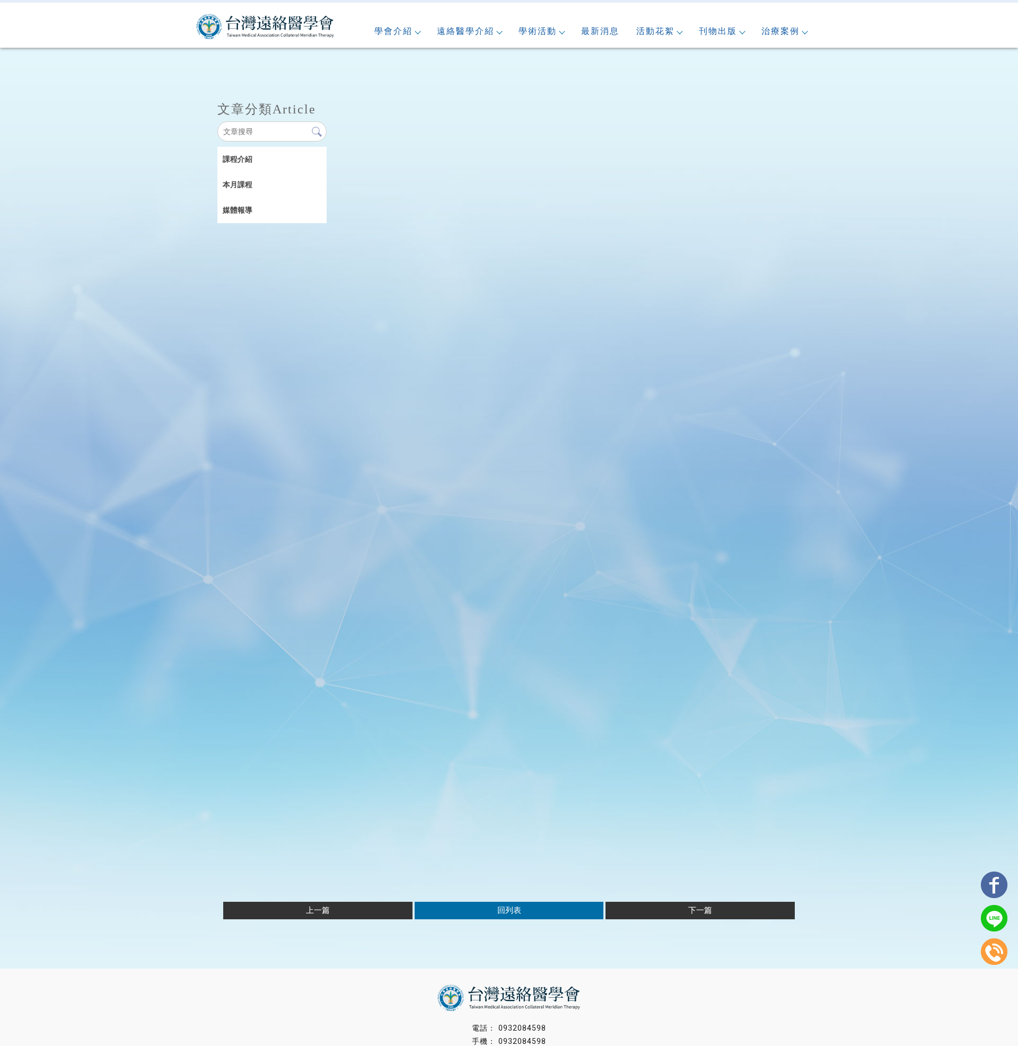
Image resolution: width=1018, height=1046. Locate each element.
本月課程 (237, 184)
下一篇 (700, 910)
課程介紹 (237, 159)
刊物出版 (718, 31)
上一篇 (318, 910)
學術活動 (538, 31)
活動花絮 (655, 31)
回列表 (509, 910)
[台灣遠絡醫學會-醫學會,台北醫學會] (265, 28)
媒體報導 (237, 210)
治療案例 (780, 31)
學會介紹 (393, 31)
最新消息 (600, 31)
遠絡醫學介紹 (465, 31)
